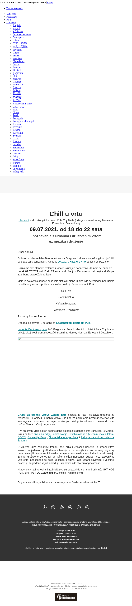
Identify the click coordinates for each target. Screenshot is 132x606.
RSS (8, 19)
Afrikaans (18, 31)
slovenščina (19, 150)
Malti (15, 109)
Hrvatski (17, 49)
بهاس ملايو (18, 106)
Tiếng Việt (18, 171)
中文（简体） (20, 43)
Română (17, 124)
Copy (50, 2)
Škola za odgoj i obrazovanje (50, 434)
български (18, 37)
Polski (16, 115)
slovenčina (18, 147)
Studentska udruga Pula (63, 437)
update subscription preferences (84, 586)
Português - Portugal (23, 121)
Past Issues (11, 16)
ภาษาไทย (18, 159)
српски (17, 153)
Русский (17, 127)
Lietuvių (17, 141)
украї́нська (19, 168)
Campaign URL (8, 2)
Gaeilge (17, 81)
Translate (11, 22)
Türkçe (16, 162)
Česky (16, 52)
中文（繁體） (20, 46)
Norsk (16, 112)
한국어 (17, 100)
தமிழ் (15, 156)
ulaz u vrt (24, 220)
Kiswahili (18, 132)
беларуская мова (22, 34)
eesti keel (17, 58)
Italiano (16, 90)
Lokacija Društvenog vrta (32, 329)
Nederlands (18, 61)
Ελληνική (18, 73)
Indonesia (18, 84)
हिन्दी (15, 75)
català (16, 40)
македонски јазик (22, 103)
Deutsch (17, 70)
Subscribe (11, 13)
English (17, 25)
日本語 (17, 93)
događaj (72, 261)
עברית (16, 138)
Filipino (17, 165)
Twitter (14, 8)
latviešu (17, 144)
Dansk (16, 55)
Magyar (17, 78)
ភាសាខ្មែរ (17, 97)
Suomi (16, 64)
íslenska (17, 87)
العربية (16, 28)
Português (18, 118)
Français (17, 67)
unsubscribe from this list (96, 548)
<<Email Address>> (74, 583)
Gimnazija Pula (37, 437)
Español (17, 129)
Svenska (17, 135)
